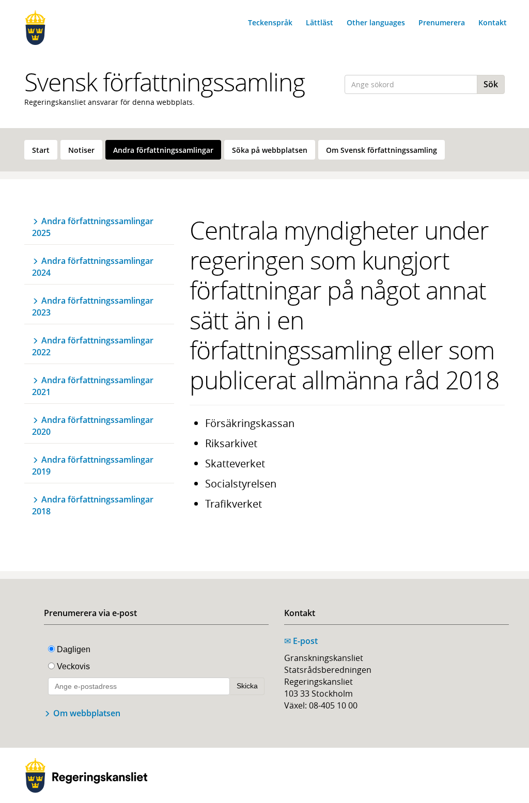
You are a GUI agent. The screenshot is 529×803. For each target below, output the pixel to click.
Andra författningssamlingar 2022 (92, 346)
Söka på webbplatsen (269, 150)
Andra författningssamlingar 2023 (92, 306)
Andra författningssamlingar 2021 (92, 386)
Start (41, 150)
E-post (301, 641)
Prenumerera (441, 22)
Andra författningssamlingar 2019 (92, 465)
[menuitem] (41, 150)
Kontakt (492, 22)
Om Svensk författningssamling (381, 150)
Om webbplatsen (86, 713)
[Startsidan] (78, 27)
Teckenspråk (270, 22)
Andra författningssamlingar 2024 (92, 266)
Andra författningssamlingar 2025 (92, 227)
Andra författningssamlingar (163, 150)
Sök (491, 84)
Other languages (376, 22)
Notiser (81, 150)
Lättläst (319, 22)
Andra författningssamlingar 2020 (92, 425)
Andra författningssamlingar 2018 (92, 505)
